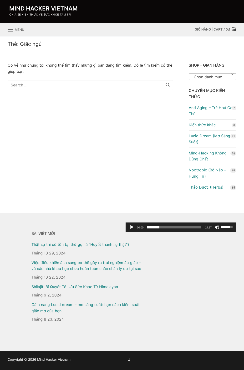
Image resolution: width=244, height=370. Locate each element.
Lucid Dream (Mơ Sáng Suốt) (209, 138)
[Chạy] (131, 227)
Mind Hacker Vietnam (43, 8)
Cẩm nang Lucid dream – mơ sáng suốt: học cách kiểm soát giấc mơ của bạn (85, 307)
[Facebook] (129, 360)
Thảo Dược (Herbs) (206, 187)
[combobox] (212, 76)
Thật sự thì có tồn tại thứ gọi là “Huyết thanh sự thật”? (80, 244)
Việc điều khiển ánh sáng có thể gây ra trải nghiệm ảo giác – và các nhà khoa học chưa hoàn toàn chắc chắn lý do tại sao (86, 265)
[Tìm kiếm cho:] (90, 85)
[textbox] (212, 79)
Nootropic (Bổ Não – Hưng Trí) (207, 173)
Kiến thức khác (202, 124)
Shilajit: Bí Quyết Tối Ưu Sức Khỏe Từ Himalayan (74, 286)
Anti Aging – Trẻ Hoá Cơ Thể (211, 110)
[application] (181, 227)
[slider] (174, 227)
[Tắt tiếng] (216, 227)
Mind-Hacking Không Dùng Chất (208, 156)
